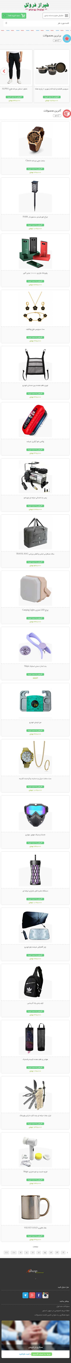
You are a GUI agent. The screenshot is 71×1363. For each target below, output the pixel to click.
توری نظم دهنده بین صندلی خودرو (35, 386)
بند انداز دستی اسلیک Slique (35, 666)
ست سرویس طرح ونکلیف (35, 329)
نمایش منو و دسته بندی (53, 16)
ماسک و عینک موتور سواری (35, 835)
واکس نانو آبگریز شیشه (35, 442)
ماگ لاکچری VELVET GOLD (35, 1228)
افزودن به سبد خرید (52, 97)
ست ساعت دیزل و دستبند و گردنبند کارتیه (35, 779)
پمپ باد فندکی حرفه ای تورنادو (35, 498)
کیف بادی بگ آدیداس (35, 1003)
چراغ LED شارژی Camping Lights (35, 610)
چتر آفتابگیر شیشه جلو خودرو (35, 947)
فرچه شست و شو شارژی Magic (35, 1172)
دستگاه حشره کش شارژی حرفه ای (35, 891)
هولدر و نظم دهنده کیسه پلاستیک (35, 1060)
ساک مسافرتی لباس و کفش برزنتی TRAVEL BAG (35, 554)
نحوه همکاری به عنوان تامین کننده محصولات (52, 1315)
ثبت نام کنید (24, 1354)
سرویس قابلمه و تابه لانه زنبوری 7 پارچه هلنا (51, 89)
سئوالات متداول (63, 1306)
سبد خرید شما (14, 16)
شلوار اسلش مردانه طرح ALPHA (14, 89)
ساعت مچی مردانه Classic (35, 161)
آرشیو (57, 40)
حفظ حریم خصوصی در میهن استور (56, 1311)
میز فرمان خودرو (35, 723)
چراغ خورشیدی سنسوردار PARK (35, 217)
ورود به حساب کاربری (41, 1354)
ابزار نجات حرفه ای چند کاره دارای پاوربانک (35, 1116)
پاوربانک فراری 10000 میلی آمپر (35, 273)
